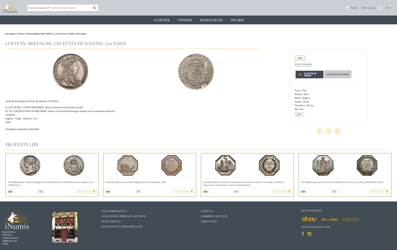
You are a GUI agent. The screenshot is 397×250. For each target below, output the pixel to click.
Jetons (20, 33)
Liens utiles (209, 221)
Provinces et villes (65, 33)
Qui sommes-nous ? (114, 211)
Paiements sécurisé (214, 216)
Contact (207, 211)
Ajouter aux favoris (337, 74)
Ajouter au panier (85, 191)
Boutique (10, 33)
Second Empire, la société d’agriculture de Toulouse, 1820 (136, 182)
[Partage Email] (328, 131)
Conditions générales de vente (124, 216)
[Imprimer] (337, 131)
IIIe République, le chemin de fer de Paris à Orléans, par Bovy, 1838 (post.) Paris (342, 182)
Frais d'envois (111, 221)
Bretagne (81, 33)
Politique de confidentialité (122, 226)
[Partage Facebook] (319, 131)
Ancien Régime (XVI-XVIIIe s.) (40, 33)
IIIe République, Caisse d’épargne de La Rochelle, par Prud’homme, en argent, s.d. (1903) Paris (51, 184)
